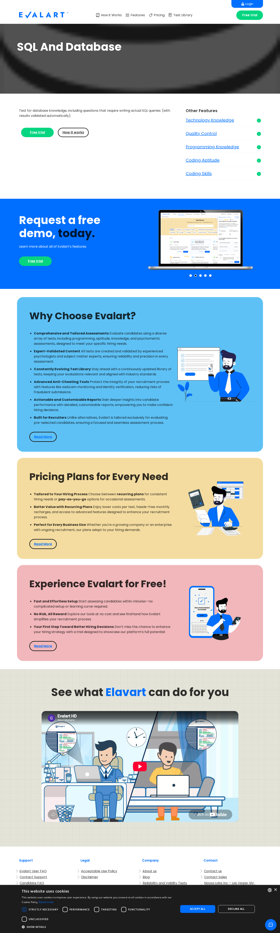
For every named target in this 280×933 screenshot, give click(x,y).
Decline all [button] (236, 909)
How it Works (111, 15)
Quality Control (201, 133)
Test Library (182, 15)
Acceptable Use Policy (99, 871)
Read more (46, 902)
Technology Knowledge (210, 120)
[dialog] (140, 909)
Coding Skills (199, 173)
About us (149, 871)
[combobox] (270, 890)
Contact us (213, 871)
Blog (146, 877)
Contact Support (33, 877)
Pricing (159, 15)
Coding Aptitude (203, 160)
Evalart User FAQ (33, 871)
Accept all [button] (197, 909)
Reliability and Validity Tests (165, 883)
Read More (43, 436)
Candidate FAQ (32, 883)
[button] (190, 275)
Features (138, 15)
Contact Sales (215, 877)
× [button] (275, 889)
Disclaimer (89, 877)
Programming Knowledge (212, 146)
